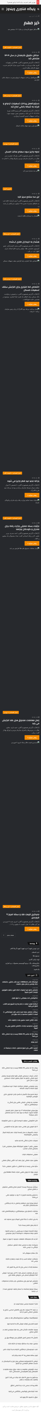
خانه (36, 16)
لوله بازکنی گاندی (34, 959)
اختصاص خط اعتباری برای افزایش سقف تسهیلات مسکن (20, 288)
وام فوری (36, 969)
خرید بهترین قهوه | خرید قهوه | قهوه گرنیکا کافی (24, 948)
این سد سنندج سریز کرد (28, 197)
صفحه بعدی (10, 935)
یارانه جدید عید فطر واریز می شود (23, 481)
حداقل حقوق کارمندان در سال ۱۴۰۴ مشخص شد (22, 56)
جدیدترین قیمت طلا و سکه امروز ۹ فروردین (22, 916)
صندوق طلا (36, 956)
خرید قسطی (35, 952)
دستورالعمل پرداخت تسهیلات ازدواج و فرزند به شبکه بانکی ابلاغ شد (21, 105)
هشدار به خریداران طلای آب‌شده (24, 242)
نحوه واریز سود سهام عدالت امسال (22, 152)
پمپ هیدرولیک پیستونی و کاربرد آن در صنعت (21, 2)
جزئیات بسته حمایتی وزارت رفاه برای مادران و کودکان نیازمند (22, 527)
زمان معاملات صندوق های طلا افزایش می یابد (20, 721)
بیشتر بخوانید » (32, 72)
